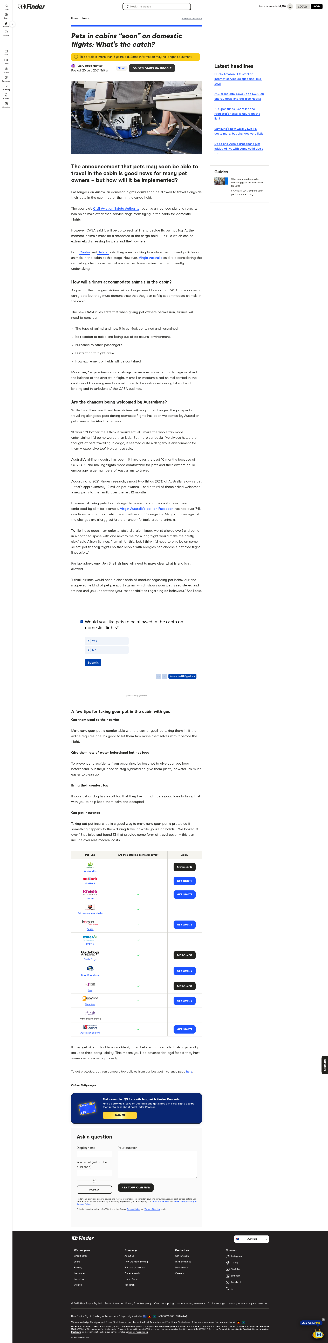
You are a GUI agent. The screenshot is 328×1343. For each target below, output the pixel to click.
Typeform (142, 696)
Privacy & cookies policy (138, 1303)
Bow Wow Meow (90, 975)
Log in (302, 6)
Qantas (84, 252)
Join (316, 6)
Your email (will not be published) (92, 1165)
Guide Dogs (90, 959)
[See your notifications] (290, 6)
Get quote (184, 881)
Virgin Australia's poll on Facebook (146, 509)
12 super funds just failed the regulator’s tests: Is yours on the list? (237, 114)
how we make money (138, 1332)
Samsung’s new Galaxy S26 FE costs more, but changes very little (238, 131)
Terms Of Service (160, 1202)
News (85, 18)
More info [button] (184, 955)
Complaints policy (164, 1303)
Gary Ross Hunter (90, 65)
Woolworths (90, 871)
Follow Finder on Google (152, 68)
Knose (90, 898)
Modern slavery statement (190, 1303)
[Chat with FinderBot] (318, 1333)
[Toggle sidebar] (12, 24)
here (189, 1071)
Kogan (90, 929)
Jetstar (103, 252)
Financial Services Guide (230, 1329)
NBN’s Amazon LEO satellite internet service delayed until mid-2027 (238, 79)
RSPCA (90, 944)
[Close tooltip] (323, 1319)
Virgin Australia (150, 258)
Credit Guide (249, 1329)
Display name (86, 1147)
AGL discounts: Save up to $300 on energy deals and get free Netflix (239, 96)
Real (90, 990)
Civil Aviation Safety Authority (116, 208)
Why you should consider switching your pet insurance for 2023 (247, 182)
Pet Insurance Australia (90, 913)
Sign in (94, 1189)
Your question (128, 1147)
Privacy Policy (133, 1209)
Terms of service (114, 1303)
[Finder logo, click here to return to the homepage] (36, 6)
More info (184, 867)
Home (74, 18)
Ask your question (136, 1187)
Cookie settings (216, 1303)
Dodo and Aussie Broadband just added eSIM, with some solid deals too (238, 148)
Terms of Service (152, 1209)
